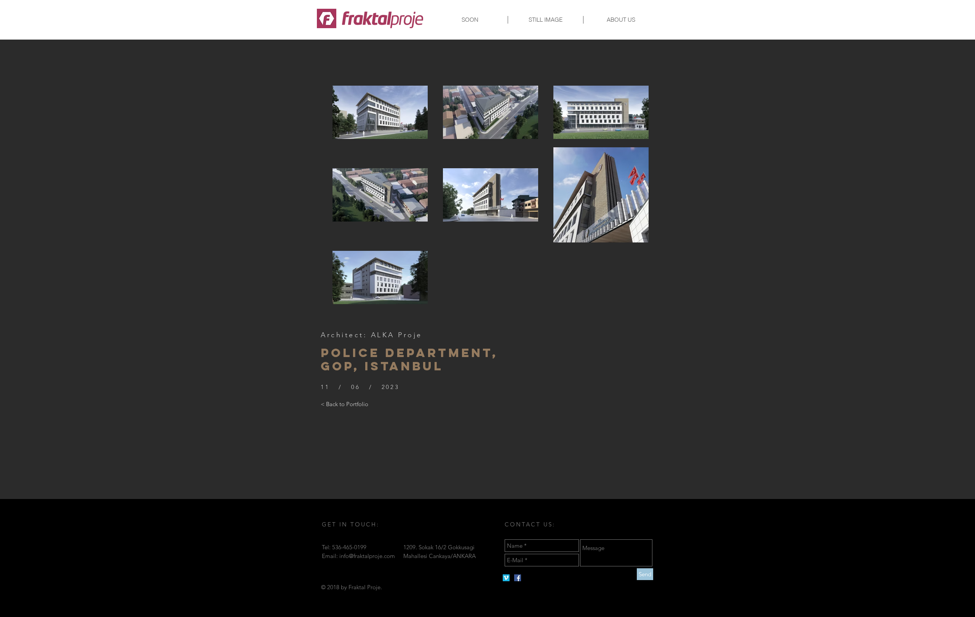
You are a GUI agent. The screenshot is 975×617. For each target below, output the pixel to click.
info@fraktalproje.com (367, 556)
